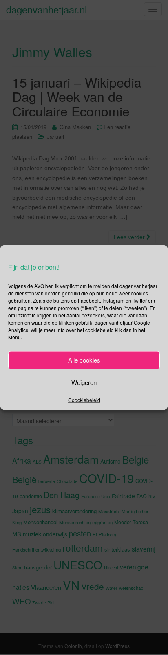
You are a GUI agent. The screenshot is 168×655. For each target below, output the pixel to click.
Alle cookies (84, 360)
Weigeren (84, 382)
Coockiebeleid (84, 399)
